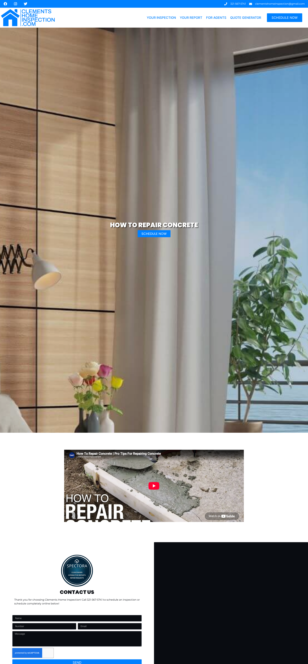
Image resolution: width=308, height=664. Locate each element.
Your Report (191, 18)
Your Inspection (161, 18)
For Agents (216, 18)
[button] (154, 233)
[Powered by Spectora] (77, 585)
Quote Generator (245, 18)
